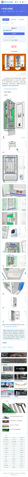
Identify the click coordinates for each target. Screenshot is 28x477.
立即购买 (14, 33)
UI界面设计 (22, 450)
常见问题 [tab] (22, 19)
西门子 (14, 463)
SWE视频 (6, 450)
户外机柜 (16, 396)
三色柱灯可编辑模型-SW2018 (20, 388)
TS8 (14, 450)
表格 (6, 463)
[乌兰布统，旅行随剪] (5, 426)
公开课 (6, 454)
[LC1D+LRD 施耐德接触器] (5, 430)
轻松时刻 (6, 467)
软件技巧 (21, 465)
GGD (6, 446)
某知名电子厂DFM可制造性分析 (9, 413)
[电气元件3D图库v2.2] (20, 369)
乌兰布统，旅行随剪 (14, 425)
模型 (14, 456)
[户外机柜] (20, 392)
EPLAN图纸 (14, 441)
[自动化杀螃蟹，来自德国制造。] (5, 421)
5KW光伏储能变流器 (18, 380)
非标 (21, 467)
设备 (21, 463)
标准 (6, 456)
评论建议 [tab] (14, 19)
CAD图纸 (14, 439)
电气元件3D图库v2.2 (18, 372)
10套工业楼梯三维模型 (6, 380)
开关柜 (14, 454)
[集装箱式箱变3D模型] (7, 394)
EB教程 (21, 439)
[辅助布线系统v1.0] (7, 384)
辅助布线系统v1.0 (4, 388)
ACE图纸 (6, 437)
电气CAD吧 (4, 11)
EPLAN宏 (21, 441)
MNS (22, 446)
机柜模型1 (3, 372)
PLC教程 (6, 448)
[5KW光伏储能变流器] (20, 377)
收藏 (5, 347)
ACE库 (14, 437)
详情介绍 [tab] (6, 19)
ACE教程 (21, 437)
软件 (14, 465)
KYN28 (14, 446)
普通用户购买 (9, 30)
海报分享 (11, 347)
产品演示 (21, 452)
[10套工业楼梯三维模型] (7, 377)
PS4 (14, 448)
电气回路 (21, 456)
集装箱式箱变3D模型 (5, 396)
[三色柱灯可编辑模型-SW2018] (20, 384)
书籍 (14, 452)
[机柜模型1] (7, 369)
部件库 (14, 467)
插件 (21, 454)
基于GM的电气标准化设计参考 (16, 416)
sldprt (22, 448)
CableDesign (6, 439)
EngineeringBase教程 (6, 442)
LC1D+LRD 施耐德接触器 (15, 429)
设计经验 (6, 465)
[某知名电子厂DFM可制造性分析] (14, 408)
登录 (17, 2)
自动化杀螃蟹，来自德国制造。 (16, 420)
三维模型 (8, 11)
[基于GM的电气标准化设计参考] (5, 417)
